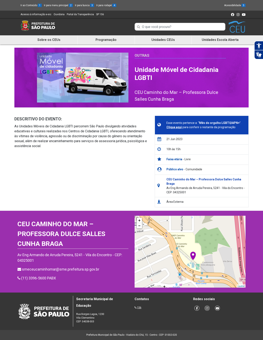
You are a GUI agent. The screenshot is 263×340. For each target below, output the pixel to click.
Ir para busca (84, 5)
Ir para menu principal (58, 5)
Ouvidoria (59, 14)
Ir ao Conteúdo (30, 5)
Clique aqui (174, 127)
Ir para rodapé (105, 5)
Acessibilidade (234, 5)
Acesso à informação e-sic (36, 14)
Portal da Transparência (80, 14)
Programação (106, 40)
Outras (142, 55)
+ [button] (139, 220)
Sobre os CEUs (48, 40)
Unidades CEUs (163, 40)
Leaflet (241, 286)
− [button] (139, 226)
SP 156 (100, 14)
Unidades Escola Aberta (220, 40)
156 (139, 307)
